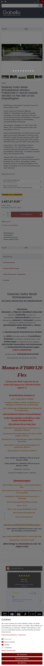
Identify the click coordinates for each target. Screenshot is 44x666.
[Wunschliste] (38, 1)
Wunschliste (7, 221)
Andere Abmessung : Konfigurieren (14, 274)
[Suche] (39, 5)
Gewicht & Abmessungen (11, 268)
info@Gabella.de (25, 544)
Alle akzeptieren (22, 654)
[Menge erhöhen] (7, 213)
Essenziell (8, 639)
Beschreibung (7, 256)
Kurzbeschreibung (9, 262)
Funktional (8, 647)
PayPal (7, 645)
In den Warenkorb (26, 214)
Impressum (22, 635)
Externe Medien (10, 642)
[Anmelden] (2, 1)
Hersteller (6, 280)
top (13, 596)
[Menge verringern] (7, 215)
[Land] (35, 1)
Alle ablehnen (22, 663)
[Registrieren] (5, 1)
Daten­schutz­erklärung (9, 635)
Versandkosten (14, 225)
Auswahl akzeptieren (22, 659)
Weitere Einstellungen (9, 650)
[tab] (22, 256)
